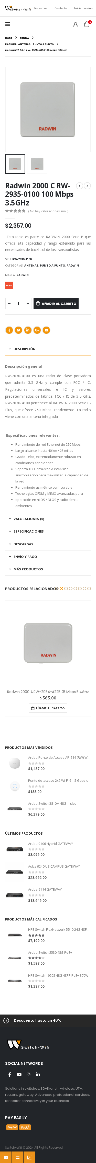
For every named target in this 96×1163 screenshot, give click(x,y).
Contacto (61, 8)
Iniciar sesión (83, 8)
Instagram (28, 1074)
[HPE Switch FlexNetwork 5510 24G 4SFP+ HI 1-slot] (14, 935)
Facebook (9, 330)
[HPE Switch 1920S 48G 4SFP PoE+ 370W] (14, 981)
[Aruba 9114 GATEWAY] (14, 895)
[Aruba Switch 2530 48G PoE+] (14, 958)
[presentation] (6, 109)
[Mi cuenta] (75, 24)
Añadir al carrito (59, 303)
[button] (57, 588)
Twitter (18, 330)
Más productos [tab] (28, 569)
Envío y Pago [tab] (25, 556)
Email (46, 330)
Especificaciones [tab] (29, 531)
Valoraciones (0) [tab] (29, 518)
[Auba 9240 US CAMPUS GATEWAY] (14, 872)
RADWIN (73, 265)
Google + (37, 330)
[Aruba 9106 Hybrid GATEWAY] (14, 849)
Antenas (31, 265)
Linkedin (38, 1074)
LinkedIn (28, 330)
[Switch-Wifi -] (18, 8)
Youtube (19, 1074)
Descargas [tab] (23, 544)
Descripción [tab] (25, 349)
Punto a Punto (52, 265)
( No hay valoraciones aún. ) (48, 211)
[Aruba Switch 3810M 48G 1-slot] (14, 809)
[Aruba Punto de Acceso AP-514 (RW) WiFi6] (14, 763)
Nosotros (40, 8)
